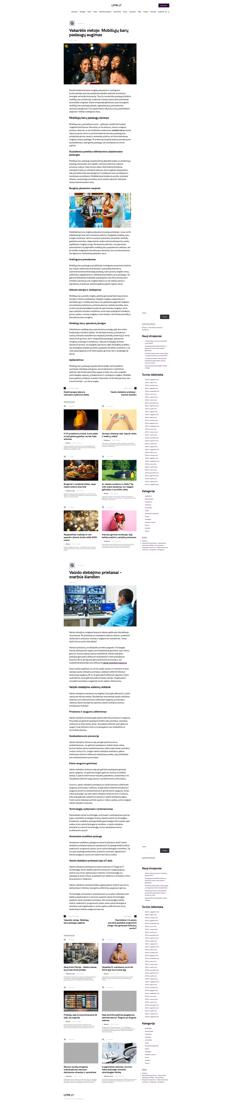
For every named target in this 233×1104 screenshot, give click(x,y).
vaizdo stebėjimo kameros (114, 663)
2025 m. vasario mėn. (151, 432)
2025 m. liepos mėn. (151, 417)
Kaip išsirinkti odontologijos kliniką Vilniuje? (156, 367)
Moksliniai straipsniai (151, 513)
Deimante (107, 440)
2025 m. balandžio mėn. (152, 426)
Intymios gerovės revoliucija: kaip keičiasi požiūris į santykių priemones (119, 536)
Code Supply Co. (80, 1098)
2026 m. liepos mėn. (151, 382)
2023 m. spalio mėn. (151, 478)
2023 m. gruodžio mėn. (152, 473)
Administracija (70, 490)
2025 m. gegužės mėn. (151, 423)
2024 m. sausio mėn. (151, 470)
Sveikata (147, 528)
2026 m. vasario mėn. (151, 397)
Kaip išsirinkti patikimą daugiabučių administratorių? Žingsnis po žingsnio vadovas (119, 1018)
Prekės (147, 525)
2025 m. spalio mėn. (151, 408)
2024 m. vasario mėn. (151, 467)
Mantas (68, 443)
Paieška (144, 313)
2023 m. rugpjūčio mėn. (152, 484)
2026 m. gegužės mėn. (151, 388)
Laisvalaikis (148, 508)
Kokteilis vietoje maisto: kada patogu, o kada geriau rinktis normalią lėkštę (156, 354)
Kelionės (144, 541)
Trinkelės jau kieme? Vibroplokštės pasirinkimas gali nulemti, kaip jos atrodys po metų (156, 361)
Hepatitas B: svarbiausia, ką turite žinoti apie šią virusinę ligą (117, 968)
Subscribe (163, 5)
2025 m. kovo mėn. (150, 429)
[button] (168, 12)
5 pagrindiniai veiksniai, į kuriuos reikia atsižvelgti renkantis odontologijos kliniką (117, 1070)
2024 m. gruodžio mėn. (152, 438)
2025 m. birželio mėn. (151, 420)
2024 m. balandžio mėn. (152, 461)
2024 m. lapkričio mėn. (152, 441)
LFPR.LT (116, 5)
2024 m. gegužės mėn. (151, 458)
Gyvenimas (148, 502)
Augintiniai (148, 496)
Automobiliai (149, 499)
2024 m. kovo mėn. (150, 464)
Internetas (148, 505)
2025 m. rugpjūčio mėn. (152, 414)
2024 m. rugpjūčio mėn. (152, 449)
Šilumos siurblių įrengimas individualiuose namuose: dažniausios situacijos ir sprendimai (80, 1070)
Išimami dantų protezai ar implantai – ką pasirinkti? (156, 342)
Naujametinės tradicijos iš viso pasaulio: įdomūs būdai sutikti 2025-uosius (80, 537)
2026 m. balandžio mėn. (152, 391)
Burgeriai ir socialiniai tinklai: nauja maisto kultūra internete (80, 485)
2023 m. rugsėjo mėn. (151, 481)
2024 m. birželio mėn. (151, 455)
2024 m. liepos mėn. (151, 452)
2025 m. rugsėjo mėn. (151, 411)
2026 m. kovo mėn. (150, 394)
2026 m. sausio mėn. (151, 400)
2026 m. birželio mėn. (151, 385)
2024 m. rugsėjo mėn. (151, 446)
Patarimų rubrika (150, 522)
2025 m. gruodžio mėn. (152, 403)
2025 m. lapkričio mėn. (152, 406)
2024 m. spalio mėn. (151, 443)
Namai (147, 516)
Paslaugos (148, 519)
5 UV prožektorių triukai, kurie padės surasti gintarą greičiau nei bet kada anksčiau (81, 436)
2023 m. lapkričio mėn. (152, 475)
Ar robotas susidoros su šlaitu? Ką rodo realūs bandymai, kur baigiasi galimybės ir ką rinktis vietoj (117, 487)
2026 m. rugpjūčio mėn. (152, 379)
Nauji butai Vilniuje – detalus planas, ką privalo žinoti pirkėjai (80, 968)
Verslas (147, 531)
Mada (147, 510)
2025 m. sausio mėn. (151, 435)
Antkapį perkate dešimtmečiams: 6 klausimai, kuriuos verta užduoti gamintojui (156, 348)
